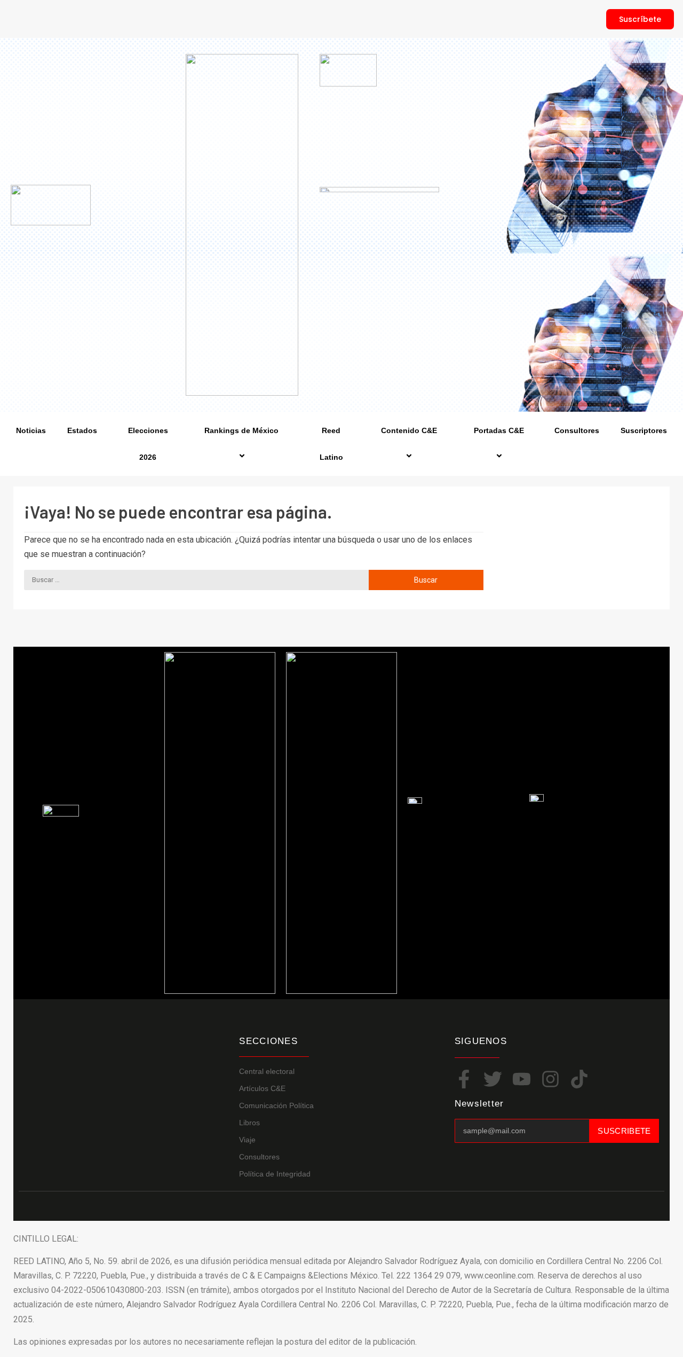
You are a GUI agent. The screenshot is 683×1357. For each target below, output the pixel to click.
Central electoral (267, 1071)
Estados (82, 430)
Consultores (576, 430)
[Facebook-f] (464, 1079)
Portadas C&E (499, 430)
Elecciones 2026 (148, 443)
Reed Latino (331, 443)
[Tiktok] (579, 1079)
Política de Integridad (275, 1174)
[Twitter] (492, 1079)
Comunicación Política (276, 1105)
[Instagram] (550, 1079)
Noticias (31, 430)
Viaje (247, 1139)
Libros (249, 1122)
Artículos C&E (262, 1088)
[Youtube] (521, 1079)
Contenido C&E (409, 430)
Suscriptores (644, 430)
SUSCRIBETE (624, 1130)
